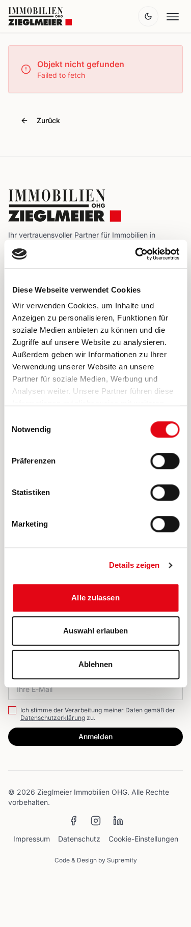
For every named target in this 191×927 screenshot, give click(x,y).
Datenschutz (79, 838)
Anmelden (95, 736)
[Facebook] (73, 821)
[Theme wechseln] (148, 16)
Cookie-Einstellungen (143, 838)
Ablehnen (95, 664)
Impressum (31, 838)
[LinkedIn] (118, 821)
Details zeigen (134, 565)
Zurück (48, 120)
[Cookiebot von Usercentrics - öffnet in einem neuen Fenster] (136, 253)
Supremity (122, 860)
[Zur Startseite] (40, 16)
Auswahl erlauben (95, 630)
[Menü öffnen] (172, 16)
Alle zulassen (95, 597)
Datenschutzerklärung (52, 717)
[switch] (164, 461)
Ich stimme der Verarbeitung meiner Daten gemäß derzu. (97, 713)
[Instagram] (96, 821)
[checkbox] (12, 710)
